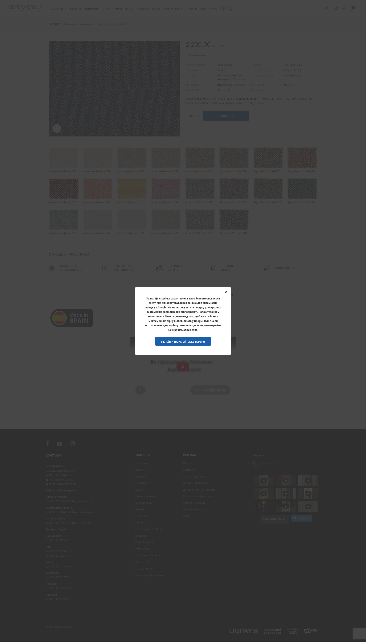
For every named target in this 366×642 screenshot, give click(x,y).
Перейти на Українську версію (183, 341)
